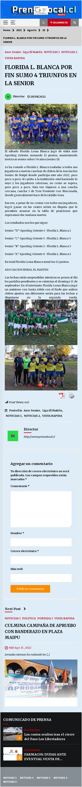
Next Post (13, 609)
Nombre (17, 533)
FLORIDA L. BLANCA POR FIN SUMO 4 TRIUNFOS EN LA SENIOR (41, 75)
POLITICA (29, 618)
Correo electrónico (24, 551)
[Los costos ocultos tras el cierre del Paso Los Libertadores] (12, 734)
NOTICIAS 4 (60, 777)
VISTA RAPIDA (15, 57)
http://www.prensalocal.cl (39, 436)
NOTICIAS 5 (10, 781)
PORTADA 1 (45, 618)
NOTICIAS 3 (43, 777)
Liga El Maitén (32, 51)
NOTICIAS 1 (52, 51)
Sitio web (16, 569)
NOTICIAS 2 (69, 51)
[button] (44, 22)
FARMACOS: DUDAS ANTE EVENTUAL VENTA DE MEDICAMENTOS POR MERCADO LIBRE (51, 757)
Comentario (20, 486)
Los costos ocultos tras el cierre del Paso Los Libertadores (49, 737)
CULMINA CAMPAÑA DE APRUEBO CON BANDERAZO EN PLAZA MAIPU (40, 631)
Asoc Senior (13, 51)
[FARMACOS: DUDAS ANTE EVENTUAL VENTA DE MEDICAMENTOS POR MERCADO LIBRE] (12, 754)
